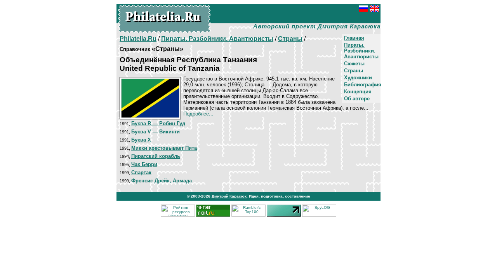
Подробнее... (198, 114)
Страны (353, 71)
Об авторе (357, 99)
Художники (358, 77)
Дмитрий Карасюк (229, 196)
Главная (354, 38)
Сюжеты (354, 63)
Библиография (362, 85)
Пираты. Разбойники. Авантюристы (361, 51)
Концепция (358, 91)
